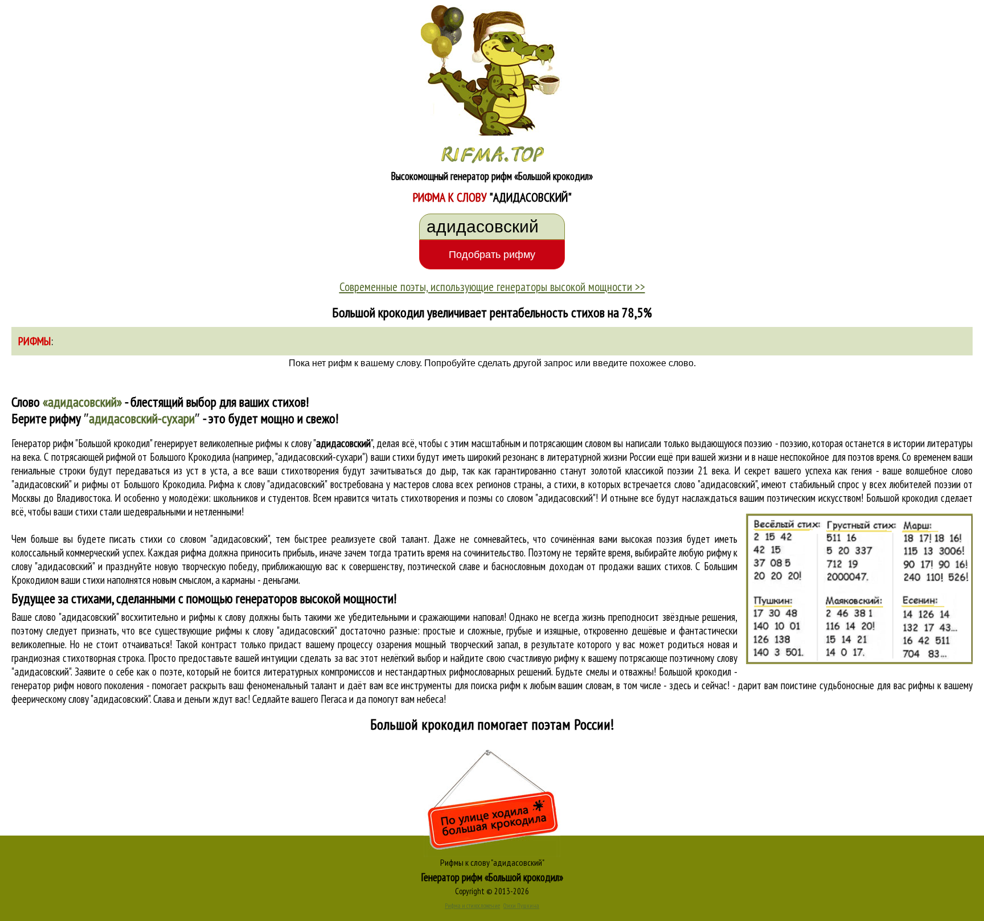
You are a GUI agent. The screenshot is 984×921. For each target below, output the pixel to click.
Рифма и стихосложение (472, 906)
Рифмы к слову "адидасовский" (492, 862)
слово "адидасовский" (715, 484)
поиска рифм (495, 685)
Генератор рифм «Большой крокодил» (492, 877)
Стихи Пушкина (521, 906)
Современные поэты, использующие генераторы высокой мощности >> (492, 286)
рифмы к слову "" (314, 443)
